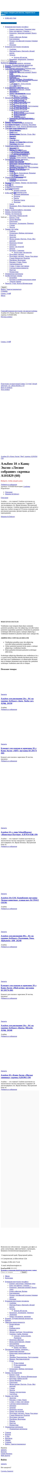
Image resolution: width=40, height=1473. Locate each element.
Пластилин (13, 132)
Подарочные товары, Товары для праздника (21, 183)
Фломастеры (13, 175)
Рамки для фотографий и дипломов (18, 210)
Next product (5, 389)
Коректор (12, 77)
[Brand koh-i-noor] (14, 1208)
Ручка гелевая (19, 175)
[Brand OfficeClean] (11, 1151)
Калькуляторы (14, 71)
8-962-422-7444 (10, 193)
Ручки (11, 110)
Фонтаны (17, 202)
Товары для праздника (13, 212)
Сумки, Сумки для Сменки (19, 152)
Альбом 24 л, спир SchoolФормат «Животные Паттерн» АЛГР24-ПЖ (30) (19, 833)
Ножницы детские (16, 160)
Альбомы (12, 49)
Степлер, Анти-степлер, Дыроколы (22, 157)
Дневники (13, 61)
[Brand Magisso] (17, 1184)
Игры (11, 185)
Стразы (12, 138)
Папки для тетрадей (16, 162)
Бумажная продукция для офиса (16, 66)
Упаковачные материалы (18, 180)
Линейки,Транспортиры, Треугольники (23, 106)
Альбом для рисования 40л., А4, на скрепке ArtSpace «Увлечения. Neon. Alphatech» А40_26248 (17, 938)
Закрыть (4, 694)
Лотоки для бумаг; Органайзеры (21, 79)
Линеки (16, 140)
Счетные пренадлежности (18, 154)
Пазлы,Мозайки (15, 219)
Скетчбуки (13, 84)
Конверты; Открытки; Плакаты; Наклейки (20, 124)
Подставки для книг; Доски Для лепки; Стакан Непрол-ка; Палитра (23, 165)
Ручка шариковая (20, 114)
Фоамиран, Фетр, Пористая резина (22, 206)
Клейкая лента (14, 75)
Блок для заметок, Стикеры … (20, 70)
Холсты (12, 140)
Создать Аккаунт (7, 1471)
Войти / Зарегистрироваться (15, 1444)
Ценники (12, 86)
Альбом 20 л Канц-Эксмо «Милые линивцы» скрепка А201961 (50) (17, 1076)
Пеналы (12, 172)
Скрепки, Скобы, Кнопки (18, 155)
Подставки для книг (16, 168)
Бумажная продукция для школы (18, 311)
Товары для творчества (13, 214)
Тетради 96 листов (20, 109)
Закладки (12, 148)
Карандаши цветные (16, 100)
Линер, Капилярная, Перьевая (25, 173)
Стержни (12, 179)
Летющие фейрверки (21, 194)
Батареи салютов (20, 190)
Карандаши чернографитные (19, 102)
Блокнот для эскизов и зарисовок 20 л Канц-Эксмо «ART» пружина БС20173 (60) (19, 750)
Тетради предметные (21, 111)
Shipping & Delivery (12, 494)
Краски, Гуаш (14, 217)
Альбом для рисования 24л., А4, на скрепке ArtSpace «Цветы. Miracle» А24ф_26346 (17, 1027)
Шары (11, 208)
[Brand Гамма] (19, 1111)
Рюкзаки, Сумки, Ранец (18, 150)
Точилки (12, 158)
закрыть (4, 1450)
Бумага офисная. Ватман (18, 37)
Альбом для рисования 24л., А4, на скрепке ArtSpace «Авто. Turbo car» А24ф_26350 (17, 700)
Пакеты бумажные (16, 186)
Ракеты (16, 198)
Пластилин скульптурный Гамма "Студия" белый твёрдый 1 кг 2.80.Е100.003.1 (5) (19, 385)
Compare (8, 1442)
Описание (8, 492)
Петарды (17, 196)
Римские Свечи (19, 200)
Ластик (12, 104)
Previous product (6, 317)
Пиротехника (14, 188)
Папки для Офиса (20, 96)
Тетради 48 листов (20, 103)
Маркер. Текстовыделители (19, 108)
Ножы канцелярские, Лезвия (19, 146)
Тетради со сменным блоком (24, 113)
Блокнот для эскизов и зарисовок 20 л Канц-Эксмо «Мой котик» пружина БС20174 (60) (18, 987)
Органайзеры (14, 91)
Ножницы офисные (16, 87)
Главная (4, 311)
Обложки (12, 156)
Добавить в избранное (9, 484)
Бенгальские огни (20, 192)
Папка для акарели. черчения (20, 63)
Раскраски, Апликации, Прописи (21, 59)
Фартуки (12, 173)
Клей (11, 73)
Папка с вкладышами (17, 93)
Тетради (12, 55)
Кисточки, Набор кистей (18, 216)
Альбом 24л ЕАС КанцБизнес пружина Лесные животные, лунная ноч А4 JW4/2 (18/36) (20, 900)
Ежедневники (14, 39)
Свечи (11, 204)
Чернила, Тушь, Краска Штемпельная (23, 126)
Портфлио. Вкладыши (17, 170)
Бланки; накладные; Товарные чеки (22, 29)
